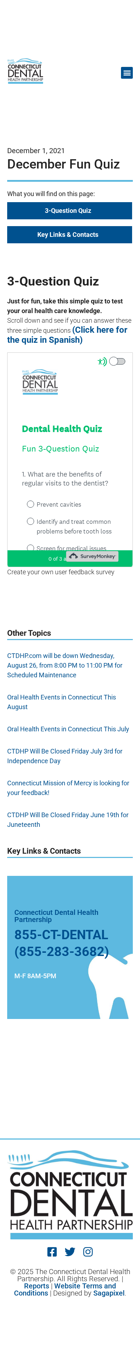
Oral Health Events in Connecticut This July (68, 729)
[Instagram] (88, 1252)
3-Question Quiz (68, 210)
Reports (36, 1286)
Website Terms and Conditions (65, 1289)
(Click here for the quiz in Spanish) (67, 335)
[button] (127, 73)
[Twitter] (70, 1252)
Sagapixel (109, 1293)
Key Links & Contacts (67, 234)
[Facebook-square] (52, 1252)
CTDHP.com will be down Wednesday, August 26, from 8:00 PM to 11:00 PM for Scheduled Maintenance (64, 665)
